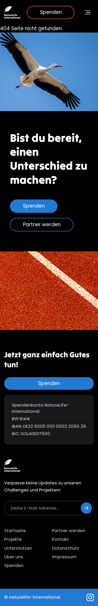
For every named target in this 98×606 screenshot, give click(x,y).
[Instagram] (90, 597)
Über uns (13, 557)
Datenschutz (65, 548)
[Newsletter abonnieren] (86, 508)
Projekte (13, 539)
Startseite (15, 531)
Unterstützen (18, 548)
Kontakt (60, 539)
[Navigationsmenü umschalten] (88, 12)
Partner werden (42, 224)
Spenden (51, 12)
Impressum (64, 557)
